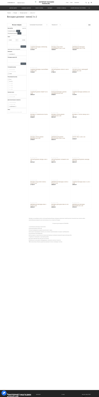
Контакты (77, 2)
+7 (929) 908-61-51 (11, 2)
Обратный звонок (21, 2)
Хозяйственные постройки (78, 7)
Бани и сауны (39, 7)
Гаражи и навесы (61, 7)
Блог (71, 2)
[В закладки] (48, 30)
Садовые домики (26, 7)
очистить (24, 28)
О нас (67, 2)
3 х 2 (19, 33)
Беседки (50, 7)
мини (18, 31)
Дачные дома (13, 7)
